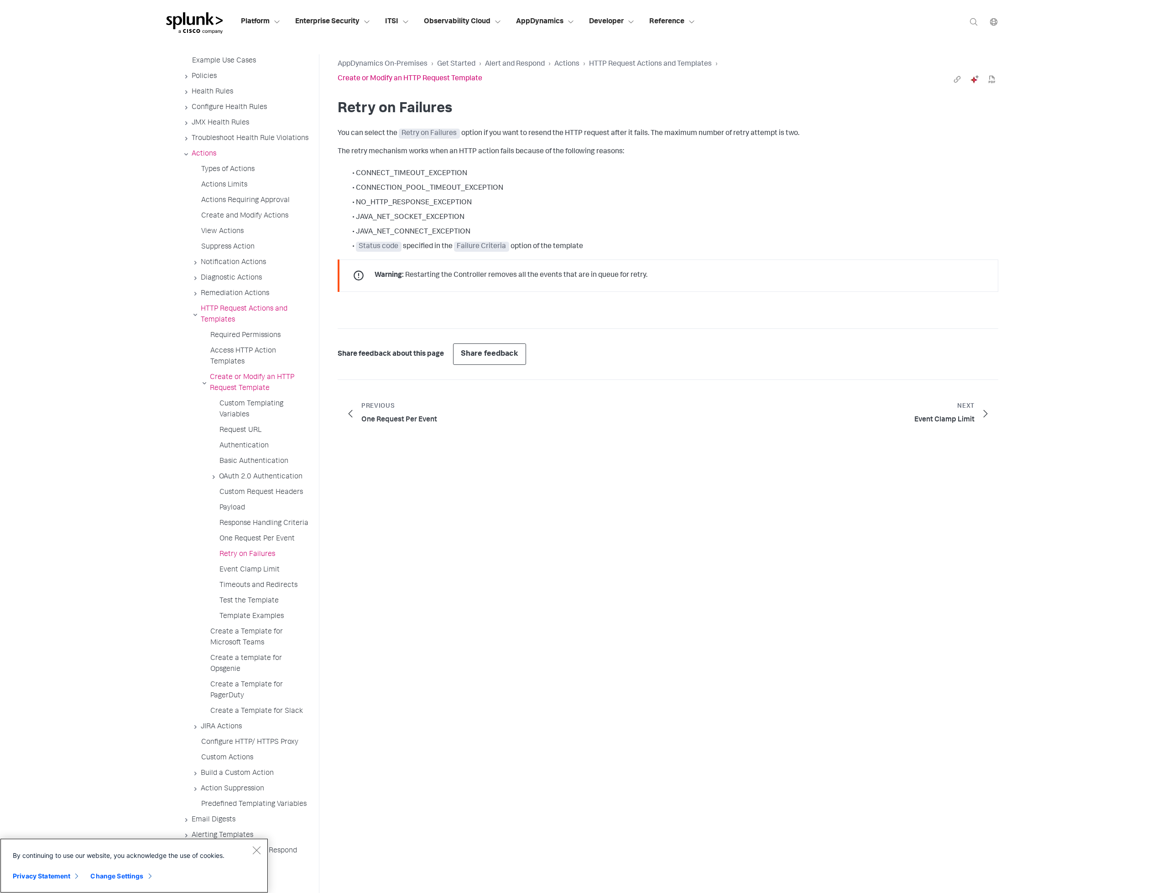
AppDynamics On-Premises (383, 64)
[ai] (974, 79)
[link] (957, 79)
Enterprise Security (327, 22)
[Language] (994, 21)
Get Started (456, 64)
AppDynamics (539, 22)
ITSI (391, 22)
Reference (666, 22)
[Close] (256, 850)
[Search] (973, 21)
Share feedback (489, 354)
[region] (134, 865)
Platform (255, 22)
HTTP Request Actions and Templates (650, 64)
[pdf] (992, 79)
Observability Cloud (457, 22)
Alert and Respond (515, 64)
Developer (606, 22)
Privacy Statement (41, 876)
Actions (566, 64)
